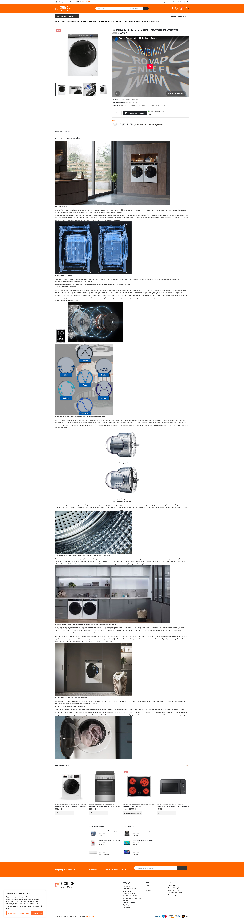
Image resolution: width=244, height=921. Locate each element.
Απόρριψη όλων (24, 913)
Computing (126, 886)
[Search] (146, 8)
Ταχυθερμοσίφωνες (129, 905)
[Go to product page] (105, 786)
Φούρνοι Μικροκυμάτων (110, 804)
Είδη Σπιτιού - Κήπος (129, 888)
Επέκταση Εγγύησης (129, 893)
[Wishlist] (176, 8)
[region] (25, 903)
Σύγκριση (160, 125)
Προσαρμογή (12, 913)
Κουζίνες (91, 804)
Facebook (113, 124)
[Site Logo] (62, 8)
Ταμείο (165, 2)
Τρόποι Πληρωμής (173, 890)
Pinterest (123, 124)
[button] (55, 55)
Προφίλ (173, 16)
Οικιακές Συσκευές (124, 105)
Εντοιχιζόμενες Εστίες (61, 804)
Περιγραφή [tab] (58, 131)
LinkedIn (120, 124)
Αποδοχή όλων (37, 913)
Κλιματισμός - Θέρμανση (130, 895)
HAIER (114, 120)
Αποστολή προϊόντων (174, 895)
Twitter (116, 124)
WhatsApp (131, 124)
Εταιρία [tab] (67, 131)
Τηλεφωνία (126, 907)
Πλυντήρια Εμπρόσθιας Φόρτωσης (155, 105)
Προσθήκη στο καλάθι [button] (66, 813)
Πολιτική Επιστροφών (175, 892)
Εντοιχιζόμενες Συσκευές (74, 804)
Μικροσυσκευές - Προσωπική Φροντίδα (132, 899)
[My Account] (172, 8)
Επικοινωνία (182, 16)
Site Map (180, 2)
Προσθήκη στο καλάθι (136, 113)
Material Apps (90, 916)
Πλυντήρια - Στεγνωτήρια (138, 105)
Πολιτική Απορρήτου (174, 888)
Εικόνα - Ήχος (127, 891)
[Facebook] (187, 2)
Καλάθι (172, 2)
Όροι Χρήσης (172, 885)
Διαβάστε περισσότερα (133, 813)
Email (127, 124)
